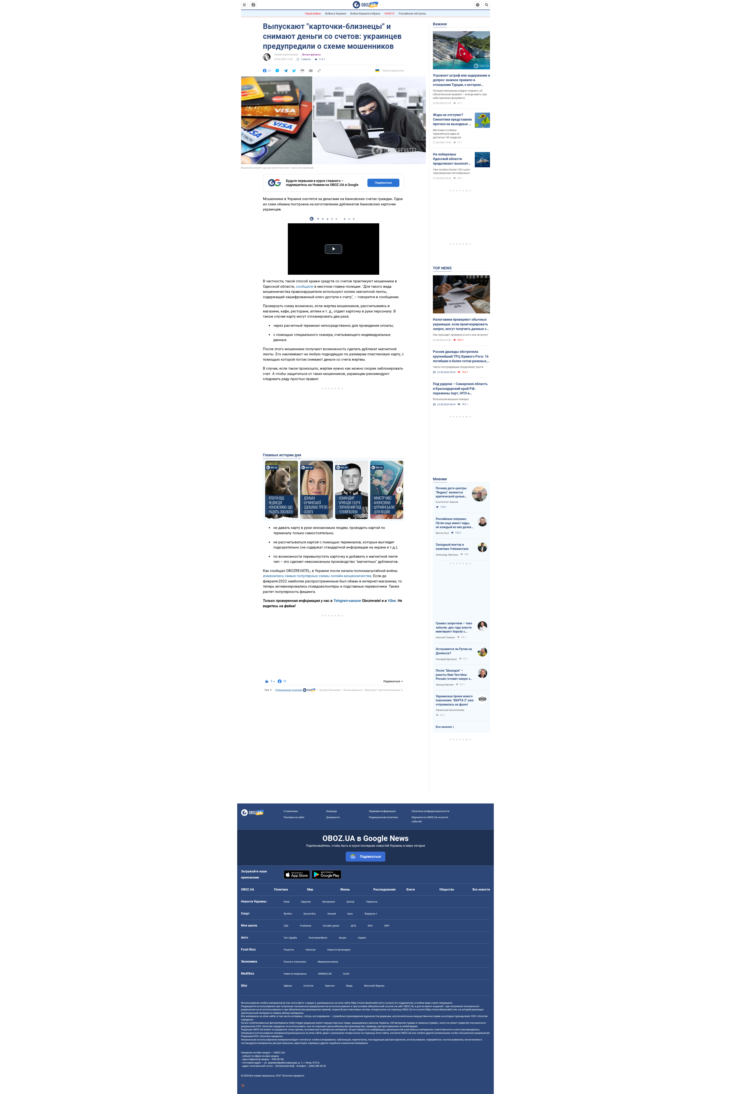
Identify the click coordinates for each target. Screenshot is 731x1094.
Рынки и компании (295, 961)
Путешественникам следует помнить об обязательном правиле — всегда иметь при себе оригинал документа (460, 94)
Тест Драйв (290, 937)
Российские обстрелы (412, 13)
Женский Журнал (374, 985)
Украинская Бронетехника (450, 710)
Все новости (481, 889)
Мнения (440, 479)
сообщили (304, 286)
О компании (291, 811)
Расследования (384, 889)
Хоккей (331, 913)
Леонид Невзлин (445, 684)
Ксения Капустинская (286, 54)
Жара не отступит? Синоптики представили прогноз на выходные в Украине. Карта (452, 120)
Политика (281, 889)
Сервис (362, 937)
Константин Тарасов (447, 502)
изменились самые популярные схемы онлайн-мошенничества (317, 576)
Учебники (305, 925)
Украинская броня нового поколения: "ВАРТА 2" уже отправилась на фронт (455, 700)
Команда (331, 811)
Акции (342, 937)
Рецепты (289, 949)
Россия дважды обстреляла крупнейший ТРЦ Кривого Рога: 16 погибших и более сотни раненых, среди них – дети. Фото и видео (460, 356)
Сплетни (308, 985)
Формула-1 (371, 913)
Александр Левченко (447, 554)
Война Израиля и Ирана (365, 13)
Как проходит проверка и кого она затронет (460, 334)
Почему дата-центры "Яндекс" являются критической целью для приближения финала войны (451, 492)
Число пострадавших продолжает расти (458, 366)
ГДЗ (286, 925)
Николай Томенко (445, 637)
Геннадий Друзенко (446, 659)
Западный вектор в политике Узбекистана (452, 547)
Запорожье (328, 901)
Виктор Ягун (442, 533)
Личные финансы (311, 54)
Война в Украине (335, 13)
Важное (440, 24)
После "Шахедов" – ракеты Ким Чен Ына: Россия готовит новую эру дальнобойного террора (454, 675)
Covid (346, 973)
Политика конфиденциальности (430, 811)
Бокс (350, 913)
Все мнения (444, 727)
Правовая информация (382, 811)
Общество (446, 889)
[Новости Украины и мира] (309, 691)
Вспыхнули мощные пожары (451, 399)
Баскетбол (310, 913)
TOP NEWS (442, 268)
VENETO (389, 13)
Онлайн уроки (331, 925)
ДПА (353, 925)
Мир (310, 889)
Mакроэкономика (328, 961)
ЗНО (370, 925)
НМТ (386, 925)
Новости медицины (295, 973)
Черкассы (371, 901)
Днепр (350, 901)
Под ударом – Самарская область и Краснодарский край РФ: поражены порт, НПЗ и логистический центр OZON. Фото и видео (461, 389)
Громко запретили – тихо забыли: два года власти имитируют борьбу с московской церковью (454, 627)
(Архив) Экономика (329, 690)
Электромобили (317, 937)
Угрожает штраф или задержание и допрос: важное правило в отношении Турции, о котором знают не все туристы (461, 80)
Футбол (288, 913)
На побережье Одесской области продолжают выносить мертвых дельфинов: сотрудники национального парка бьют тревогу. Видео (451, 159)
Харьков (305, 901)
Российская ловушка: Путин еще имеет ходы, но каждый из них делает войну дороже (454, 523)
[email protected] (285, 1065)
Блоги (410, 889)
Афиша (288, 985)
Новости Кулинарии (338, 949)
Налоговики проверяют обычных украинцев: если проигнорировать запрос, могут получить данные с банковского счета (460, 324)
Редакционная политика (288, 690)
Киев (286, 901)
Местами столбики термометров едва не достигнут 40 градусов (447, 134)
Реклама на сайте (294, 817)
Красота (329, 985)
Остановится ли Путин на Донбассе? (454, 651)
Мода (349, 985)
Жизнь (345, 889)
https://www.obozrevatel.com (367, 1002)
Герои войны (313, 13)
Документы (333, 817)
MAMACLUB (324, 973)
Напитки (311, 949)
